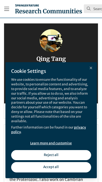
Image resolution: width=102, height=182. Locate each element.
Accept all (51, 167)
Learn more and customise (51, 143)
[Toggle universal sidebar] (6, 9)
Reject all (51, 155)
